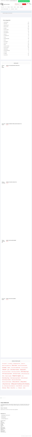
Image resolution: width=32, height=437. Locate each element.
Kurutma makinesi (6, 47)
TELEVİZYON (2, 422)
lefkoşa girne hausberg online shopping (20, 383)
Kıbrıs (23, 375)
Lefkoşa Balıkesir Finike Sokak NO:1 (5, 415)
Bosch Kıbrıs (14, 365)
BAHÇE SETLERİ (6, 25)
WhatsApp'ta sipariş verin (24, 1)
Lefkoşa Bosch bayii (6, 383)
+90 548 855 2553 (3, 417)
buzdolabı (4, 367)
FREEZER (4, 369)
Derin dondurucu (6, 31)
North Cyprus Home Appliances (9, 385)
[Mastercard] (2, 411)
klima (3, 375)
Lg (2, 385)
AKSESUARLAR (6, 22)
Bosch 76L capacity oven (6, 365)
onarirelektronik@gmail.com (4, 418)
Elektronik (5, 34)
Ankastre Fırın (23, 363)
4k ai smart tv (4, 363)
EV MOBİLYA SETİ (6, 35)
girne (8, 369)
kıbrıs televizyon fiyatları (6, 379)
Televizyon (20, 387)
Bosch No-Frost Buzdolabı (22, 365)
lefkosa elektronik (15, 381)
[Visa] (4, 411)
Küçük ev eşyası (17, 375)
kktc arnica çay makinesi (16, 371)
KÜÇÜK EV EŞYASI (3, 428)
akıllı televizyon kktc (16, 363)
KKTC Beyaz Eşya (25, 371)
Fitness (1, 426)
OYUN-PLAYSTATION (7, 50)
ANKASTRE (5, 23)
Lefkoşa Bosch (23, 381)
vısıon (24, 387)
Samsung (4, 387)
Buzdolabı (5, 28)
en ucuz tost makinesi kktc (15, 367)
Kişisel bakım (23, 369)
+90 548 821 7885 (3, 416)
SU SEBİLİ (5, 53)
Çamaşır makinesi (6, 29)
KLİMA (5, 44)
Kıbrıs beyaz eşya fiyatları (15, 377)
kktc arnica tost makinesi (6, 371)
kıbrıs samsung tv (24, 377)
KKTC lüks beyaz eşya (25, 373)
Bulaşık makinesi (6, 26)
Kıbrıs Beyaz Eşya (5, 377)
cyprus (8, 367)
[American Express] (1, 411)
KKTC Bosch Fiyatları (16, 373)
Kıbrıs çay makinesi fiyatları (6, 381)
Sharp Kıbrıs (13, 387)
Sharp (8, 387)
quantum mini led (26, 385)
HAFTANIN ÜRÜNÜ (6, 38)
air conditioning (10, 363)
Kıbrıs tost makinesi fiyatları (16, 379)
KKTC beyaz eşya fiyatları (7, 373)
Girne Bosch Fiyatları (14, 369)
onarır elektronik (19, 385)
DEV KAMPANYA (6, 32)
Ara (24, 4)
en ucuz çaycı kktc (24, 367)
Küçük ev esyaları (8, 375)
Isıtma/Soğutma (6, 41)
